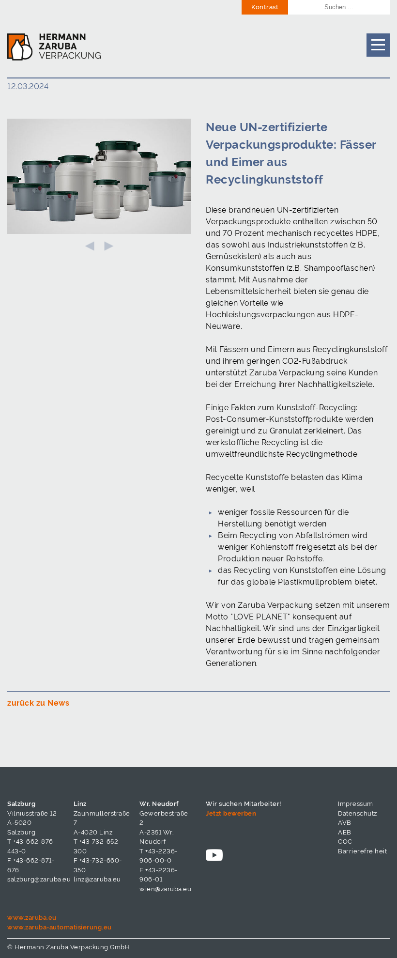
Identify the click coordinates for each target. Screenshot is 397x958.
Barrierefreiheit (362, 851)
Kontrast (264, 7)
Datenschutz (357, 813)
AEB (344, 832)
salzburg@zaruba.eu (39, 879)
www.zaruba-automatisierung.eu (59, 927)
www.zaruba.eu (32, 917)
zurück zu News (38, 703)
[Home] (54, 46)
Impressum (355, 803)
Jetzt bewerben (231, 813)
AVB (344, 822)
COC (345, 841)
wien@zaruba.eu (165, 889)
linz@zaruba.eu (97, 879)
